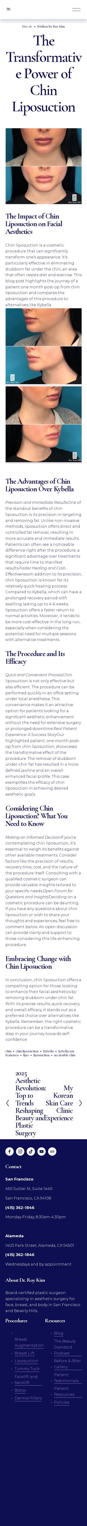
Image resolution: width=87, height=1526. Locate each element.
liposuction (41, 1055)
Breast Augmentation (29, 1342)
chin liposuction (27, 1051)
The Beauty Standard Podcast (65, 1347)
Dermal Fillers (28, 1398)
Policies (61, 1402)
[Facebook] (9, 1151)
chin (8, 1051)
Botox (20, 1390)
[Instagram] (20, 1151)
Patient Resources (64, 1391)
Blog (58, 1333)
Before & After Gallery (67, 1363)
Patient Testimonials (66, 1377)
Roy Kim (59, 26)
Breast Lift (25, 1353)
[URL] (52, 1151)
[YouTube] (41, 1151)
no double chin (64, 1055)
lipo (26, 1055)
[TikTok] (31, 1151)
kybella (48, 1051)
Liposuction (26, 1360)
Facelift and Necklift (26, 1379)
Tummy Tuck (27, 1368)
